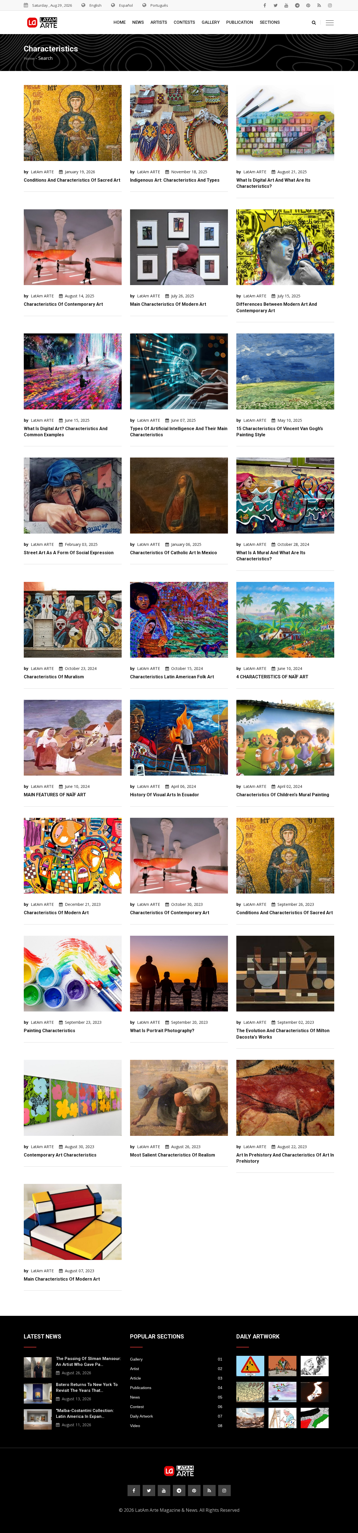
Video (176, 1425)
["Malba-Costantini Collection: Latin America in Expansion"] (38, 1419)
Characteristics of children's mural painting (282, 794)
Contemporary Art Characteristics (60, 1155)
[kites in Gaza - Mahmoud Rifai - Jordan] (282, 1366)
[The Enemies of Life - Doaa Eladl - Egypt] (282, 1392)
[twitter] (275, 5)
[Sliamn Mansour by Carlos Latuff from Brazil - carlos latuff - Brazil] (282, 1418)
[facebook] (264, 5)
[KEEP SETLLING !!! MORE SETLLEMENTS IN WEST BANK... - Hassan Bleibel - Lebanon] (315, 1418)
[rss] (319, 5)
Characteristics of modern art (56, 912)
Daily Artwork (176, 1416)
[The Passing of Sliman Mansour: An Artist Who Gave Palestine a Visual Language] (38, 1367)
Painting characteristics (49, 1030)
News (138, 22)
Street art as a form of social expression (69, 552)
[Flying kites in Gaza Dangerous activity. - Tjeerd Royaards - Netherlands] (250, 1392)
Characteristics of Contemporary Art (63, 304)
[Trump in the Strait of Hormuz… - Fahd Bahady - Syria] (315, 1392)
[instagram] (330, 5)
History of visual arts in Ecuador (164, 794)
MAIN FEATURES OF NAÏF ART (55, 794)
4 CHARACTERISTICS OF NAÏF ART (272, 676)
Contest (176, 1406)
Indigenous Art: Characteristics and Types (175, 180)
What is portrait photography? (162, 1030)
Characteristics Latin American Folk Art (172, 676)
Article (176, 1378)
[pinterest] (308, 5)
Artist (176, 1368)
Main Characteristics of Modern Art (168, 304)
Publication (239, 22)
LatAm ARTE (42, 171)
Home (120, 22)
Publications (176, 1387)
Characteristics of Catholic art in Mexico (173, 552)
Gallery (211, 22)
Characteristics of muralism (54, 676)
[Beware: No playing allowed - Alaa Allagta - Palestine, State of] (250, 1366)
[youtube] (286, 5)
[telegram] (297, 5)
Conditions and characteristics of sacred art (72, 180)
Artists (158, 22)
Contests (184, 22)
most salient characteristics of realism (172, 1155)
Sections (270, 22)
